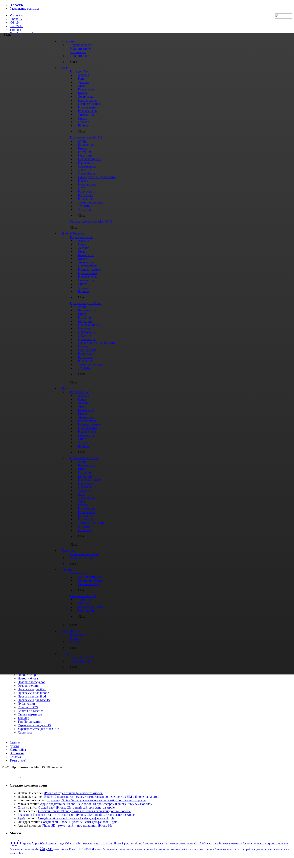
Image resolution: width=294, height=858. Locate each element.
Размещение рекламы (24, 8)
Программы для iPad (32, 689)
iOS (67, 843)
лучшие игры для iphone (200, 849)
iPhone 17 (16, 19)
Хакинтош (25, 732)
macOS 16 (16, 26)
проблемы (250, 849)
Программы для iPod (32, 696)
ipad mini (87, 843)
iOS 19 (14, 22)
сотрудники (269, 849)
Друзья (14, 746)
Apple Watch (39, 843)
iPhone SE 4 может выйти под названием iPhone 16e (77, 825)
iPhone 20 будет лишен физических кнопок (73, 793)
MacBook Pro (186, 843)
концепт (162, 849)
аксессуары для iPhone (64, 849)
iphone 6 (139, 843)
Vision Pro (16, 15)
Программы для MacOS (34, 700)
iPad (79, 843)
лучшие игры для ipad (177, 849)
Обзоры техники (29, 685)
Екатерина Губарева (31, 814)
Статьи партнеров (30, 714)
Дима (21, 807)
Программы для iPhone (33, 692)
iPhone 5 (118, 843)
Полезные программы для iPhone (271, 843)
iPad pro (97, 843)
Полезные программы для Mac (24, 849)
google (61, 843)
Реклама (15, 757)
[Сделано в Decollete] (14, 777)
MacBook (174, 844)
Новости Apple (28, 674)
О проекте (17, 5)
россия (259, 849)
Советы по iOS (28, 707)
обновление (219, 849)
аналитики (85, 848)
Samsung (248, 843)
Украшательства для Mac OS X (39, 729)
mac (167, 843)
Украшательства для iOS (34, 725)
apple (16, 842)
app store (52, 843)
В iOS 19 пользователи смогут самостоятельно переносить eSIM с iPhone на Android (101, 796)
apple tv (27, 843)
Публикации (26, 703)
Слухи (46, 848)
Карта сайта (18, 749)
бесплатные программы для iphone (119, 849)
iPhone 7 (160, 843)
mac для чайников (217, 843)
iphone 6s (149, 843)
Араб (21, 818)
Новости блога (28, 678)
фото (21, 853)
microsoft (233, 844)
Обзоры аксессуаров (31, 682)
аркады (98, 849)
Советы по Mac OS (31, 710)
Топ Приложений (30, 721)
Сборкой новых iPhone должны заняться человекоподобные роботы (84, 811)
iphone (106, 843)
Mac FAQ (200, 843)
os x (240, 843)
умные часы (282, 849)
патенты (239, 849)
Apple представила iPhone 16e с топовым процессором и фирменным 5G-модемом (96, 804)
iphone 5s (128, 843)
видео (140, 849)
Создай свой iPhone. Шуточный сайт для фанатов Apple (76, 807)
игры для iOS (150, 849)
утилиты (14, 853)
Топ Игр (15, 29)
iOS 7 (72, 843)
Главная (15, 742)
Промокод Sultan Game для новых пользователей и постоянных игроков (96, 800)
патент (230, 849)
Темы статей (18, 760)
